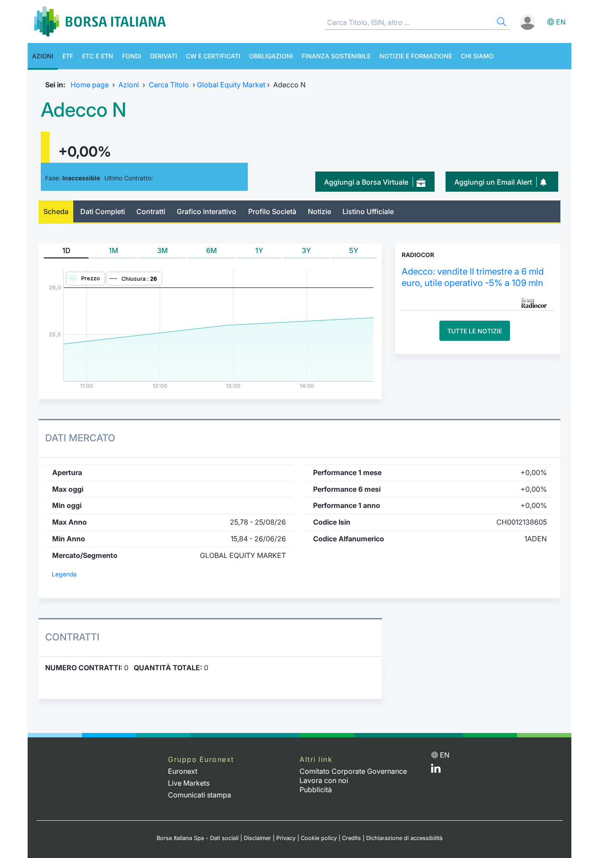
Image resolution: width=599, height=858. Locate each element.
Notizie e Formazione (415, 56)
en (561, 22)
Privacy (286, 838)
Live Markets (189, 783)
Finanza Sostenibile (336, 56)
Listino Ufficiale (368, 211)
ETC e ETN (97, 56)
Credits (351, 838)
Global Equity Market (231, 84)
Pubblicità (316, 789)
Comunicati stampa (199, 794)
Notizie (319, 211)
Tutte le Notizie (474, 331)
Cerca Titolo (169, 84)
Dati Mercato (80, 437)
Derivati (163, 56)
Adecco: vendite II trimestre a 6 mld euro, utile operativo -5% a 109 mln (473, 277)
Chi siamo (477, 56)
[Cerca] (501, 23)
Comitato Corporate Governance (353, 771)
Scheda (55, 211)
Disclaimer (257, 838)
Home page (90, 84)
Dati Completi (102, 211)
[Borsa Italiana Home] (100, 21)
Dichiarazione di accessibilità (404, 838)
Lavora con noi (324, 780)
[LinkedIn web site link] (436, 770)
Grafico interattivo (206, 211)
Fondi (131, 56)
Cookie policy (319, 838)
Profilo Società (272, 211)
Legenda (64, 574)
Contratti (150, 211)
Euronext (182, 771)
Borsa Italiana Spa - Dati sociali (198, 838)
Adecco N (83, 110)
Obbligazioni (271, 56)
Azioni (42, 56)
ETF (67, 56)
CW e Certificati (213, 56)
